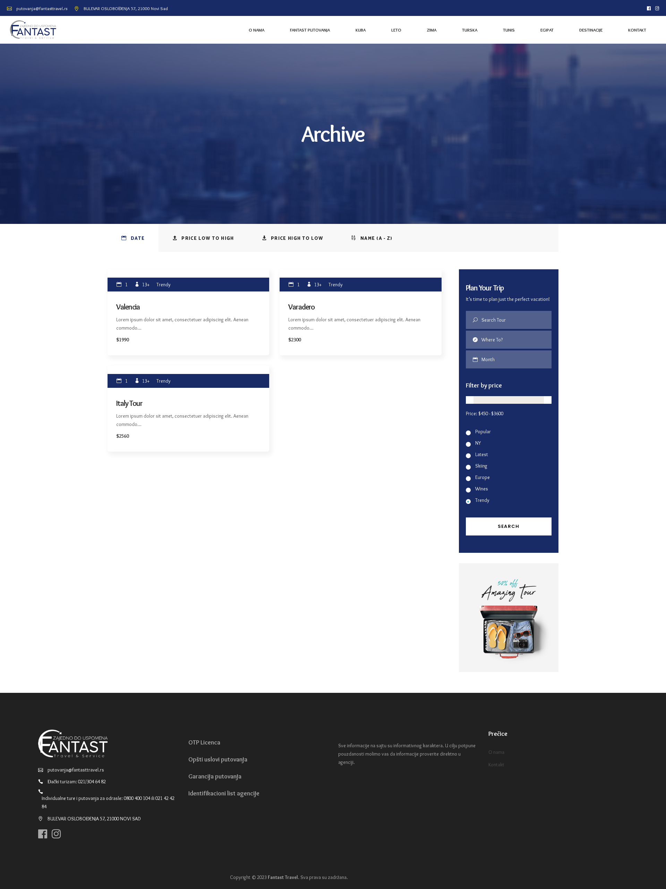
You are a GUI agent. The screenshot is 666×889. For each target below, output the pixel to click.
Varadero (301, 307)
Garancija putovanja (214, 776)
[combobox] (516, 359)
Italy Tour (129, 403)
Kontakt (496, 764)
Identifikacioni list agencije (223, 793)
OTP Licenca (204, 742)
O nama (496, 752)
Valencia (128, 307)
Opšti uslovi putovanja (217, 759)
